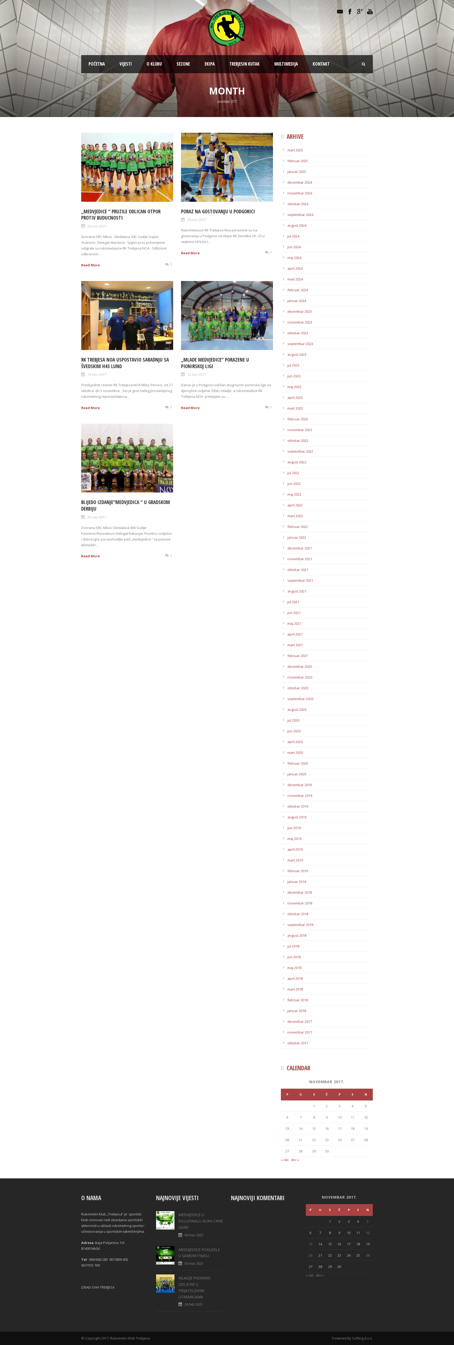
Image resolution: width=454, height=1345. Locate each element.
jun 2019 (294, 827)
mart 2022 (295, 515)
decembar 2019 (299, 784)
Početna (97, 64)
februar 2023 (297, 419)
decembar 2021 (299, 548)
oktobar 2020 (297, 688)
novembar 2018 (299, 903)
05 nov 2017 (96, 517)
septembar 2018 (300, 924)
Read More (90, 265)
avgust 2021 (296, 591)
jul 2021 (293, 602)
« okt (284, 1159)
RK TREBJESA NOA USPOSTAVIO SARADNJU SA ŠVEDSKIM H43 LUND (125, 363)
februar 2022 (297, 526)
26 (366, 1139)
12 (366, 1117)
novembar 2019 (299, 795)
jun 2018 (294, 957)
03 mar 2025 (193, 1263)
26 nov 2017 (96, 226)
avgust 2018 (296, 935)
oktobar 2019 (297, 806)
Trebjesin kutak (244, 64)
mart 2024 (295, 279)
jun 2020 (294, 731)
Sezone (183, 64)
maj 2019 (294, 838)
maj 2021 (294, 623)
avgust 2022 (296, 462)
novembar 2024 (299, 193)
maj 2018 (294, 967)
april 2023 (295, 397)
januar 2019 (296, 881)
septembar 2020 (300, 698)
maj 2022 (294, 494)
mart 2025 (295, 150)
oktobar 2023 (297, 333)
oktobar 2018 (297, 914)
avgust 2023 (296, 354)
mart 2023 (295, 408)
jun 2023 (294, 376)
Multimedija (286, 64)
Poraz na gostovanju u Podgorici (218, 211)
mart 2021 (295, 645)
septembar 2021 (300, 580)
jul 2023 (293, 365)
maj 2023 (294, 386)
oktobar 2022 (297, 440)
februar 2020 (297, 763)
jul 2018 (293, 946)
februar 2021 (297, 655)
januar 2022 (296, 537)
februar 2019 (297, 871)
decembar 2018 (299, 892)
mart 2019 (295, 860)
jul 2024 (293, 236)
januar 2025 (296, 171)
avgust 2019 (296, 817)
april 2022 (295, 505)
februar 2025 (297, 160)
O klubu (154, 64)
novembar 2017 (299, 1032)
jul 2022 (293, 472)
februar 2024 (297, 290)
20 (287, 1139)
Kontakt (321, 64)
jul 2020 (293, 720)
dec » (295, 1159)
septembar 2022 (300, 451)
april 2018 (295, 978)
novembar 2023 (299, 322)
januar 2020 (296, 774)
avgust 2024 (296, 225)
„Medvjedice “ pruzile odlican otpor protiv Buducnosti (121, 214)
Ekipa (210, 64)
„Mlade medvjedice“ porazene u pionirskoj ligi (215, 363)
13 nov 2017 (96, 374)
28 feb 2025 (193, 1304)
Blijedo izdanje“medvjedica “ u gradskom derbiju (125, 505)
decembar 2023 (299, 311)
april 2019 (295, 849)
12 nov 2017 (196, 374)
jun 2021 (294, 612)
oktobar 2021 (297, 569)
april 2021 (295, 634)
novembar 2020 (299, 677)
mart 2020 (295, 752)
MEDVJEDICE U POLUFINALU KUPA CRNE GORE (200, 1221)
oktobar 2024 (297, 204)
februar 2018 (297, 1000)
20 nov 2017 (196, 219)
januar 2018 (296, 1010)
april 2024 (295, 268)
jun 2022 (294, 483)
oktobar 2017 (297, 1043)
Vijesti (126, 64)
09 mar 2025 (193, 1235)
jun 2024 (294, 247)
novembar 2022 (299, 429)
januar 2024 (296, 300)
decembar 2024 (299, 182)
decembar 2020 (299, 666)
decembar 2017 (299, 1021)
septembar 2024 (300, 214)
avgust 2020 (296, 709)
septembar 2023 (300, 343)
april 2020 (295, 741)
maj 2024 (294, 257)
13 (287, 1128)
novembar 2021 (299, 559)
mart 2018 (295, 989)
